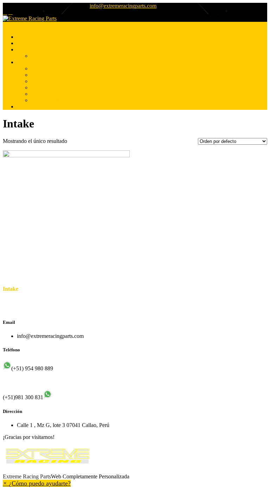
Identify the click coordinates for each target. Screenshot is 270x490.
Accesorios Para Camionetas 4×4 (67, 100)
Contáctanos (30, 106)
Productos (28, 62)
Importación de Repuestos (60, 81)
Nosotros (27, 43)
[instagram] (10, 12)
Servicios (27, 49)
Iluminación (44, 68)
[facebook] (5, 12)
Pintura (39, 56)
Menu (9, 25)
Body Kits (42, 94)
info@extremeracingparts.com (123, 6)
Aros (36, 87)
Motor (38, 75)
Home (24, 37)
